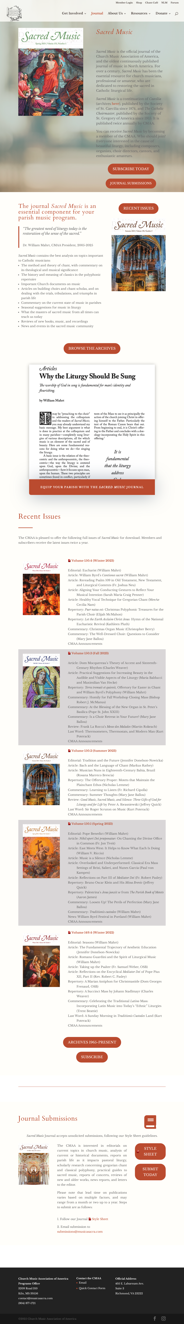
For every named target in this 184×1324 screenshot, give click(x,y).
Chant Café (151, 3)
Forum (175, 3)
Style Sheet (100, 1219)
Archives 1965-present (92, 1042)
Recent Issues (138, 208)
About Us (115, 13)
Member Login (124, 3)
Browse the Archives (92, 348)
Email (83, 1282)
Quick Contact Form (92, 1288)
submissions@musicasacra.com (80, 1231)
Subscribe (92, 1057)
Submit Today (150, 1172)
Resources (139, 13)
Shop (139, 3)
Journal (97, 13)
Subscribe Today (131, 169)
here (115, 104)
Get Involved (72, 13)
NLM (164, 3)
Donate (161, 13)
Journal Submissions (131, 183)
